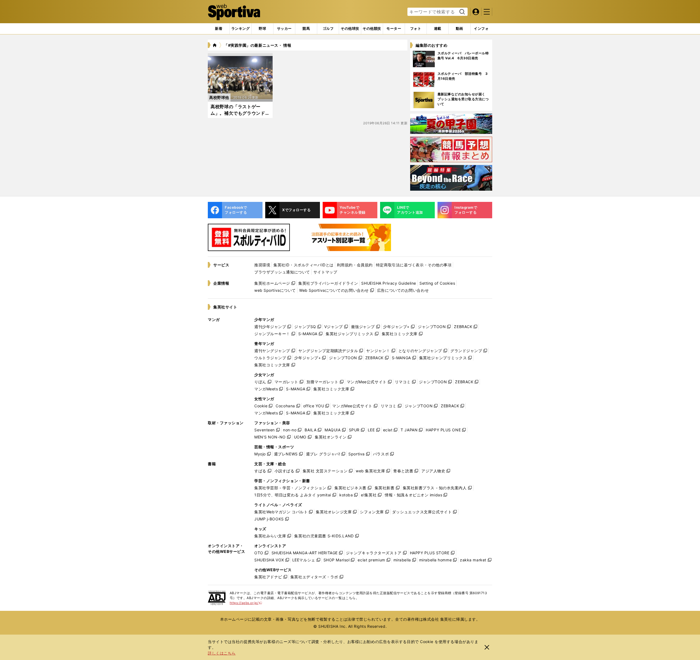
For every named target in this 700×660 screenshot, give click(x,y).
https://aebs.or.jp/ (246, 603)
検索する (461, 12)
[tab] (262, 28)
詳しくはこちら (222, 653)
